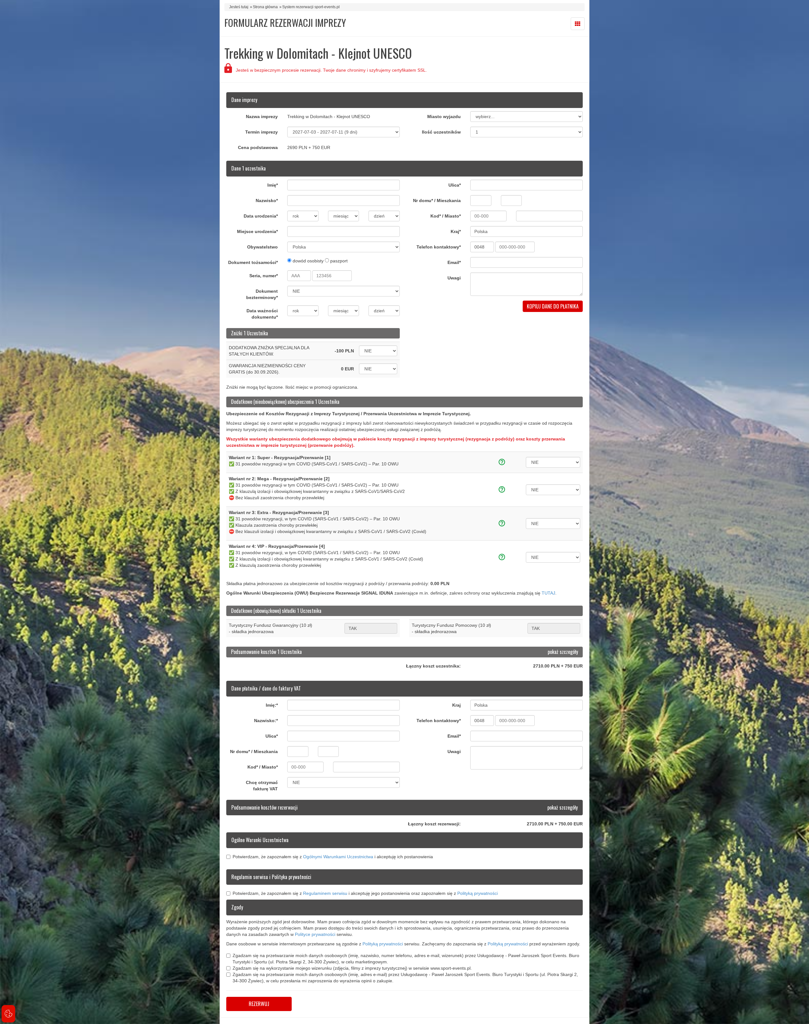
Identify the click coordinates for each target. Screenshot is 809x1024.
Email (454, 262)
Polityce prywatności (315, 934)
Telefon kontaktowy (439, 246)
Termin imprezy (261, 132)
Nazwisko (267, 200)
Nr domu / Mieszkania (437, 200)
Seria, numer (263, 275)
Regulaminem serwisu (325, 893)
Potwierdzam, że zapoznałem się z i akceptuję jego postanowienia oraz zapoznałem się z (365, 893)
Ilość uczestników (441, 132)
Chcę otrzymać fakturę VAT (262, 785)
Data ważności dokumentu (262, 314)
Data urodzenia (261, 216)
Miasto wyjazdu (444, 116)
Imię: (272, 705)
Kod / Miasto (445, 216)
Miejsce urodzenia (257, 231)
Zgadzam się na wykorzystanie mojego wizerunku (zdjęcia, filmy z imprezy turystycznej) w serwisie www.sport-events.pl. (352, 968)
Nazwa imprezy (262, 116)
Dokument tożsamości (253, 262)
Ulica (454, 185)
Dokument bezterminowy (262, 294)
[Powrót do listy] (578, 23)
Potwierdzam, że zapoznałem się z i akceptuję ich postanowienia (333, 856)
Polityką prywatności (477, 893)
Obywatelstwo (262, 246)
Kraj (456, 231)
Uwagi (454, 277)
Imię (272, 185)
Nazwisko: (266, 720)
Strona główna (265, 7)
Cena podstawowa (258, 147)
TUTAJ (548, 593)
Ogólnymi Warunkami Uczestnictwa (338, 856)
